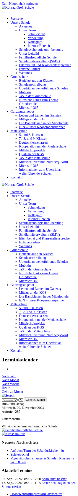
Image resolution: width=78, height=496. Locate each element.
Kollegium (35, 42)
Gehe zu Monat (12, 391)
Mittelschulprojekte (32, 150)
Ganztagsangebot (22, 111)
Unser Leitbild (29, 53)
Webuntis (25, 73)
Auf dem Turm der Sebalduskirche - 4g (37, 450)
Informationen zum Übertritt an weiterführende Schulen (40, 171)
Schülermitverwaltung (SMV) (39, 61)
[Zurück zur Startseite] (18, 7)
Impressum (37, 494)
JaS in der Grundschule (35, 96)
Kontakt (15, 177)
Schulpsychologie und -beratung (41, 49)
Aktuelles (25, 26)
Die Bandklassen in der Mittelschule (43, 123)
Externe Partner (29, 69)
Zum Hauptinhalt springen (20, 3)
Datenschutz (53, 494)
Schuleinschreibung (32, 84)
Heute (6, 388)
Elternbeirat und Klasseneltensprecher (45, 65)
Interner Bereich (39, 46)
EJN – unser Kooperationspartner (42, 127)
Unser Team (27, 30)
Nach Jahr (9, 376)
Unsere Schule (20, 22)
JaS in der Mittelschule (34, 158)
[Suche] (8, 395)
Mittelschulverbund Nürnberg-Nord (43, 162)
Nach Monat (10, 380)
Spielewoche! (19, 454)
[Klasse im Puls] (13, 434)
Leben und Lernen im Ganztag (40, 115)
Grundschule (19, 76)
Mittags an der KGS (33, 119)
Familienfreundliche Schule (38, 57)
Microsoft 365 (28, 107)
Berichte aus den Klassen (36, 80)
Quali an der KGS (31, 154)
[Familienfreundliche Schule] (22, 430)
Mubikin (25, 92)
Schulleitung (36, 34)
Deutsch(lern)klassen (33, 142)
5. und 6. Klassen (31, 135)
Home (14, 494)
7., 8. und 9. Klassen (33, 138)
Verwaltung (36, 38)
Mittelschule (18, 131)
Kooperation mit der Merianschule (42, 146)
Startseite (16, 18)
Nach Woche (11, 384)
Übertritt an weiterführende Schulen (43, 88)
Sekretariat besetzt (54, 479)
